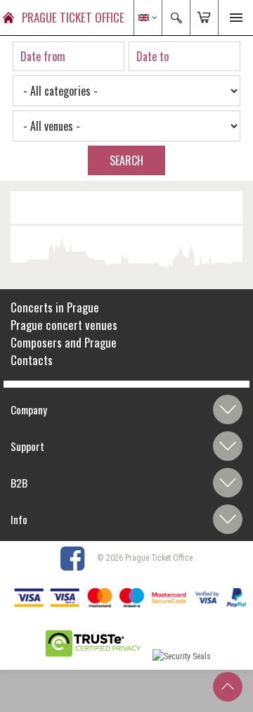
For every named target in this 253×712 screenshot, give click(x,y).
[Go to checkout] (204, 17)
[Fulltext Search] (176, 17)
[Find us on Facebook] (77, 558)
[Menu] (235, 17)
